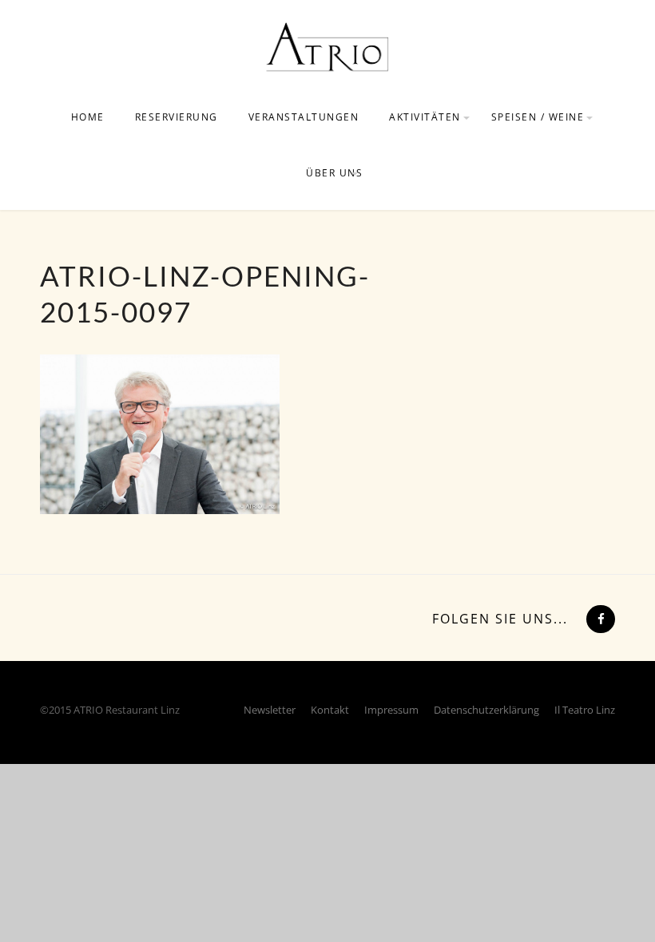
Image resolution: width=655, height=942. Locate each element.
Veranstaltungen (303, 117)
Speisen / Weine (538, 117)
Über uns (334, 173)
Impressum (391, 710)
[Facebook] (599, 619)
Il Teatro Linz (584, 710)
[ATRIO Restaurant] (327, 46)
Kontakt (330, 710)
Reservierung (176, 117)
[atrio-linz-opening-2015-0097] (160, 433)
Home (88, 117)
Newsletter (270, 710)
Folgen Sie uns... (500, 618)
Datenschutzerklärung (486, 710)
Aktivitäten (425, 117)
